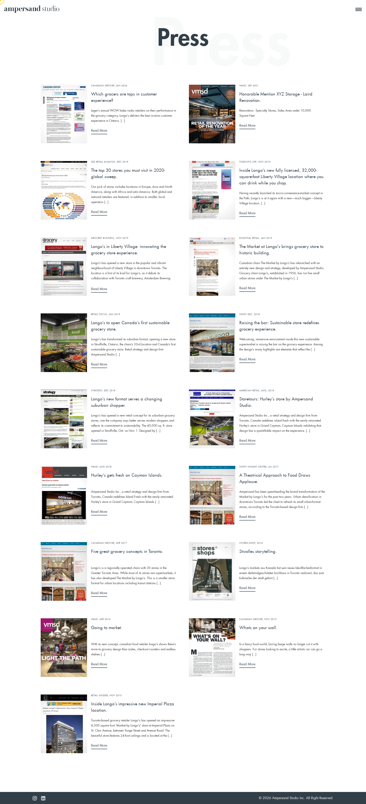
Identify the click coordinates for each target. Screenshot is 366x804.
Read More (99, 130)
